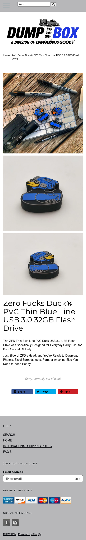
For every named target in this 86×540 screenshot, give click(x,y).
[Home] (43, 31)
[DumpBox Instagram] (15, 522)
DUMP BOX (9, 534)
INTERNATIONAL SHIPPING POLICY (27, 446)
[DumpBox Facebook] (6, 522)
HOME (7, 440)
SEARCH (9, 434)
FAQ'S (7, 451)
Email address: (13, 472)
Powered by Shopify (29, 534)
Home (6, 55)
